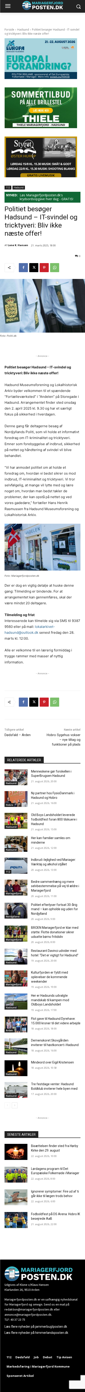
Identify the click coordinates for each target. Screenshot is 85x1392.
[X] (33, 267)
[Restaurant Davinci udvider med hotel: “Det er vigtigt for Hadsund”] (16, 957)
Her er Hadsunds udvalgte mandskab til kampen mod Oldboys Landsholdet (50, 1000)
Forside (9, 29)
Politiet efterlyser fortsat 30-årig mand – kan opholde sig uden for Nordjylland (54, 909)
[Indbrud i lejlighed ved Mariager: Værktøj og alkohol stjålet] (16, 866)
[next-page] (14, 1105)
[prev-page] (7, 1105)
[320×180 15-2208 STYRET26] (41, 176)
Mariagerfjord (14, 893)
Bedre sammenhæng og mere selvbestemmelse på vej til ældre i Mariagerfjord (55, 886)
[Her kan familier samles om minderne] (16, 844)
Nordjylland (12, 916)
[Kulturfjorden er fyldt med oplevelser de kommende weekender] (16, 978)
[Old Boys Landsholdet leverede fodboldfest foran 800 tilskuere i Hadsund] (16, 821)
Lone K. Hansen (18, 245)
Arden (9, 1030)
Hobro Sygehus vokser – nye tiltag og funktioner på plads (63, 739)
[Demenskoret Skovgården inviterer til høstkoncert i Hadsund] (16, 1046)
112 (8, 187)
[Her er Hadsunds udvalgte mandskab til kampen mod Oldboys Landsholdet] (16, 1001)
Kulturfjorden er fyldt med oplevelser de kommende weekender (49, 977)
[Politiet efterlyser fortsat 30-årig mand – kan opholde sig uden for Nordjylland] (16, 911)
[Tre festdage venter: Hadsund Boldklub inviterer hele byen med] (16, 1090)
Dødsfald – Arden (18, 735)
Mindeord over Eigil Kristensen (52, 1062)
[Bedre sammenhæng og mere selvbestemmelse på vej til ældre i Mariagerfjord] (16, 887)
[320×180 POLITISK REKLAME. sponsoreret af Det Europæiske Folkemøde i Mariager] (41, 78)
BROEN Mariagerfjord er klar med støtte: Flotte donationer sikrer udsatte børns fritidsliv (54, 932)
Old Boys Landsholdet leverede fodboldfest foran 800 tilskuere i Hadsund (54, 819)
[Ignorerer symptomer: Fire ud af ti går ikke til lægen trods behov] (16, 1197)
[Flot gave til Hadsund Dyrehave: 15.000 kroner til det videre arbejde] (16, 1024)
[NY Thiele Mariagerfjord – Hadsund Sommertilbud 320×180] (41, 127)
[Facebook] (23, 267)
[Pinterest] (44, 267)
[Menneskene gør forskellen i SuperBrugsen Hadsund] (16, 777)
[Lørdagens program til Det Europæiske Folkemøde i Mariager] (16, 1175)
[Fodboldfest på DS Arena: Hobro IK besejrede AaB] (16, 1220)
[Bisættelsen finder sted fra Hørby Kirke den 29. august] (16, 1152)
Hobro (9, 804)
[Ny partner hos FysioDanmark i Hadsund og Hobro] (16, 799)
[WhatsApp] (54, 267)
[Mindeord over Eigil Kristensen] (16, 1068)
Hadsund (23, 29)
